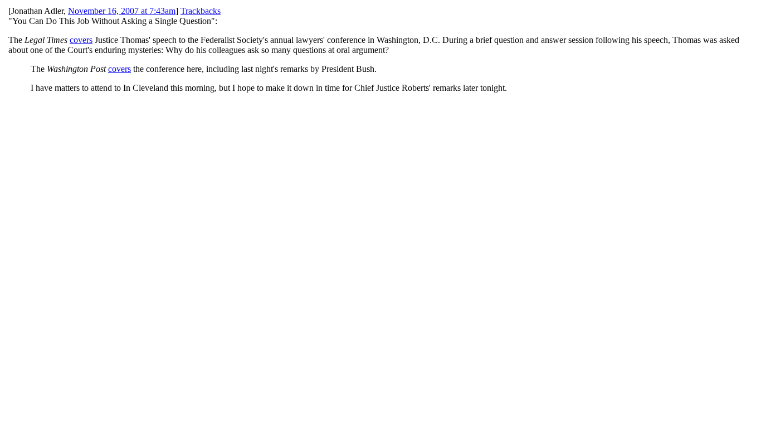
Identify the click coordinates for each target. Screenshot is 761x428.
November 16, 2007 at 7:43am (121, 11)
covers (81, 40)
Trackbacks (201, 11)
